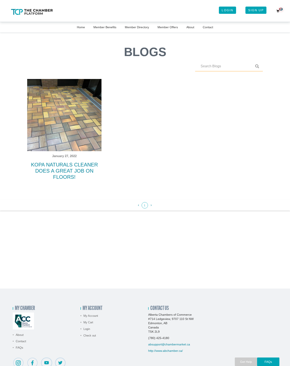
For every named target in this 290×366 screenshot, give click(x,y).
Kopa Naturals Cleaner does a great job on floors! (64, 171)
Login (227, 10)
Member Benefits (104, 27)
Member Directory (137, 27)
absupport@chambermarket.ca (169, 344)
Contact (208, 27)
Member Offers (168, 27)
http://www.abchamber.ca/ (165, 350)
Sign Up (255, 10)
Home (81, 27)
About (190, 27)
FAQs (19, 347)
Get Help (246, 361)
